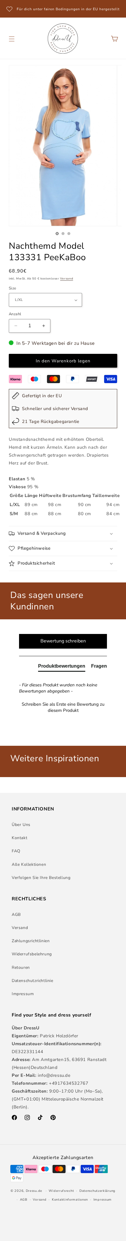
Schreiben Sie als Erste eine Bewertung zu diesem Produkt (63, 707)
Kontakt (19, 838)
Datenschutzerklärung (97, 1191)
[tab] (61, 667)
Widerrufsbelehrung (32, 954)
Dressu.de (34, 1191)
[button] (11, 38)
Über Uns (21, 824)
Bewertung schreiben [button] (63, 641)
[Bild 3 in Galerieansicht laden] (68, 233)
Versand (66, 279)
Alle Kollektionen (29, 864)
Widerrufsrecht (61, 1191)
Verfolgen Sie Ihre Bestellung (41, 877)
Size (12, 288)
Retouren (21, 967)
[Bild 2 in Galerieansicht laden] (63, 233)
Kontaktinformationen (70, 1199)
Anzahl (15, 314)
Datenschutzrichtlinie (32, 980)
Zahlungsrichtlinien (31, 941)
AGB (16, 914)
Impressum (23, 994)
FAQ (16, 851)
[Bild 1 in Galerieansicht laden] (57, 233)
